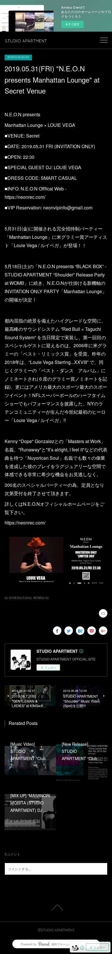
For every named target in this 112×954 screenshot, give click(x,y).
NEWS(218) (41, 598)
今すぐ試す (72, 24)
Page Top (56, 907)
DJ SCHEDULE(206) (18, 598)
